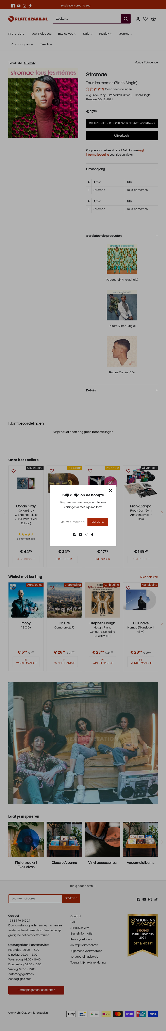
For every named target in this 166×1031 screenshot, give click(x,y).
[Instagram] (86, 534)
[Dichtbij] (110, 490)
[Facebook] (74, 534)
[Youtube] (80, 534)
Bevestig (98, 522)
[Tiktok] (92, 534)
